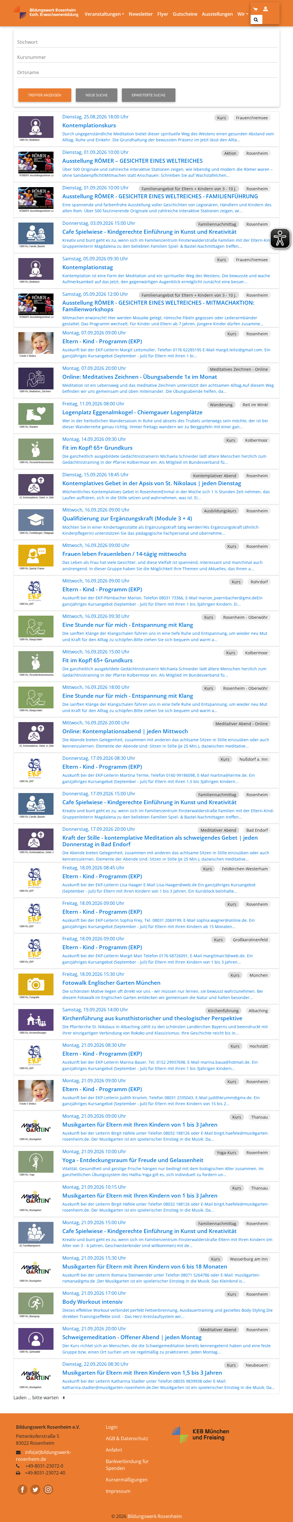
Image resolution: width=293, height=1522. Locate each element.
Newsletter (141, 14)
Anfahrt (114, 1450)
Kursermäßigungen (127, 1480)
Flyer (162, 14)
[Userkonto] (266, 8)
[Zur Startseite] (47, 12)
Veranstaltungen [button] (103, 14)
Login (112, 1427)
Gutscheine (185, 14)
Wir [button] (241, 14)
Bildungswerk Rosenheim (155, 1516)
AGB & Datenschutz (127, 1438)
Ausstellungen (217, 14)
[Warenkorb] (256, 8)
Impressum (118, 1491)
